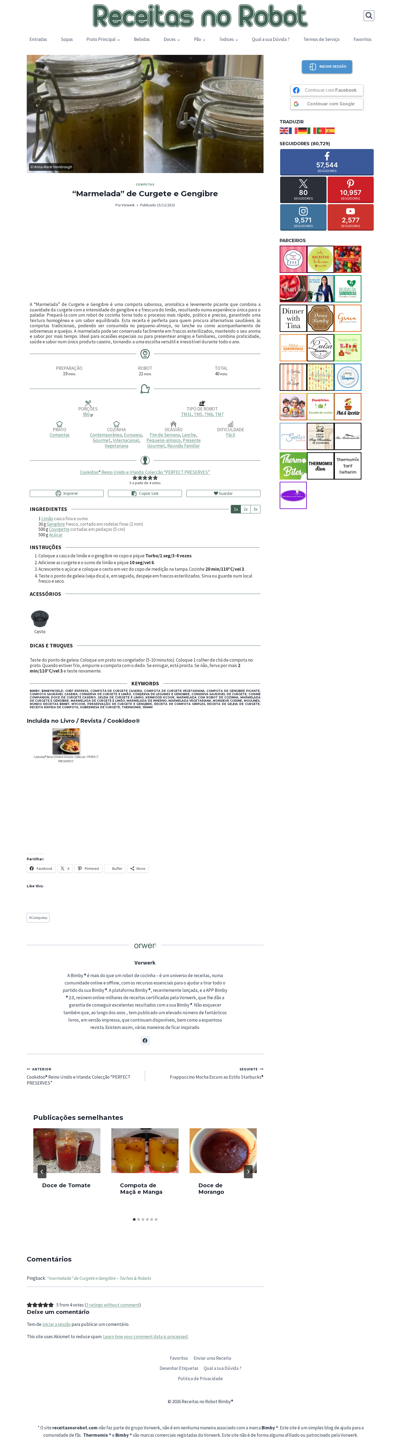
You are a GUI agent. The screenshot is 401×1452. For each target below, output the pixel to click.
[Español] (330, 130)
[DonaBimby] (320, 318)
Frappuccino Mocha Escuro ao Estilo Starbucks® (217, 1073)
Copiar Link (148, 493)
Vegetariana (116, 446)
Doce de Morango (211, 1188)
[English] (284, 130)
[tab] (134, 1219)
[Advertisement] (145, 255)
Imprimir (70, 493)
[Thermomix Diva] (320, 466)
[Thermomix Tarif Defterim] (347, 466)
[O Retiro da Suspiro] (347, 377)
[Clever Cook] (293, 288)
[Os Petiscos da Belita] (293, 406)
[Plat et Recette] (347, 406)
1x (236, 509)
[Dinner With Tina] (293, 318)
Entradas (38, 39)
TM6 (208, 414)
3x (255, 509)
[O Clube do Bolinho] (320, 377)
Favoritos (363, 39)
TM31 (186, 414)
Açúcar (55, 535)
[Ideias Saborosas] (293, 347)
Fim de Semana (165, 435)
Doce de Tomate (66, 1185)
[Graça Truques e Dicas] (347, 318)
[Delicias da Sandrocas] (347, 288)
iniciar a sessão (56, 1324)
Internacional (126, 440)
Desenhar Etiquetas (179, 1368)
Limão (47, 519)
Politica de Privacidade (200, 1379)
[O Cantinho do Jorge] (293, 377)
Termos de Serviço (321, 39)
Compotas (145, 184)
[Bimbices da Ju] (347, 259)
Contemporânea (106, 435)
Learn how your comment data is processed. (145, 1337)
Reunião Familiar (183, 446)
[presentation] (66, 1150)
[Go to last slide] (42, 1171)
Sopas (67, 39)
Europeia (133, 435)
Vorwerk (128, 205)
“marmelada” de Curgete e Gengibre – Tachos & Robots (99, 1278)
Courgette (59, 529)
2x (246, 509)
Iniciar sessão (332, 67)
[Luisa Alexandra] (320, 347)
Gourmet (101, 440)
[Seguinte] (248, 1171)
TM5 (198, 414)
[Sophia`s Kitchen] (293, 436)
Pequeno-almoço (163, 440)
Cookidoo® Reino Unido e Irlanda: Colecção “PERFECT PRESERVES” (145, 472)
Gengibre (56, 524)
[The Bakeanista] (347, 436)
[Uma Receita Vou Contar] (293, 495)
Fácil (230, 435)
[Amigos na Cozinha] (293, 259)
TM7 (219, 414)
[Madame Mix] (347, 347)
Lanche (189, 435)
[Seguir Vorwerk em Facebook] (145, 1040)
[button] (134, 478)
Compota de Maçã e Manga (141, 1188)
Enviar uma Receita (212, 1358)
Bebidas (142, 39)
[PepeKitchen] (320, 406)
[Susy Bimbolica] (320, 436)
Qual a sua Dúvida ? (271, 39)
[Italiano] (312, 130)
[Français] (293, 130)
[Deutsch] (302, 130)
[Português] (321, 130)
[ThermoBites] (293, 466)
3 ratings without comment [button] (112, 1305)
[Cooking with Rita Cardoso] (320, 288)
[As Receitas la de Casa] (320, 259)
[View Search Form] (369, 15)
